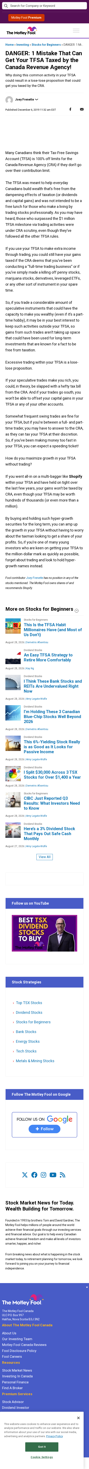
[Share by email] (82, 109)
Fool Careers (12, 1356)
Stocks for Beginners (46, 44)
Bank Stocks (26, 1032)
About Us (9, 1333)
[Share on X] (76, 109)
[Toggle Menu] (76, 30)
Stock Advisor (13, 1402)
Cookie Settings (42, 1457)
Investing (22, 44)
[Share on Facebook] (70, 109)
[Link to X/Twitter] (25, 1175)
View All (45, 857)
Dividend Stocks (29, 1012)
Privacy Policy (54, 1436)
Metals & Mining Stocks (35, 1061)
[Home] (2, 1287)
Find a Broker (12, 1388)
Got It (42, 1446)
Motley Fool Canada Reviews (24, 1345)
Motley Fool (26, 17)
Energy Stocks (28, 1041)
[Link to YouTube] (53, 1175)
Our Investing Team (17, 1339)
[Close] (78, 1417)
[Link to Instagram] (43, 1175)
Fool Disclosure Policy (19, 1351)
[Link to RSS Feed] (62, 1175)
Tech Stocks (26, 1051)
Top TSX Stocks (29, 1003)
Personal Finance (15, 1382)
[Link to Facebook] (34, 1175)
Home (9, 44)
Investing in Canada (17, 1376)
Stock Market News (17, 1370)
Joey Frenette (24, 99)
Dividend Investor (15, 1408)
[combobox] (44, 6)
